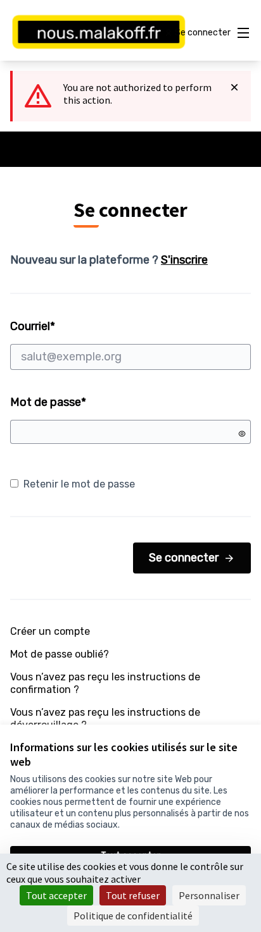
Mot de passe (48, 402)
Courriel (80, 326)
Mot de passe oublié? (59, 654)
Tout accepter (56, 895)
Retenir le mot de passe (79, 484)
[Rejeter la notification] (234, 87)
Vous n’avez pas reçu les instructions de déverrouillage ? (105, 718)
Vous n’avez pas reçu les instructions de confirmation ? (105, 683)
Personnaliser (209, 895)
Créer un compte (50, 631)
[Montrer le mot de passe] (242, 434)
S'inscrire (184, 260)
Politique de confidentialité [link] (133, 915)
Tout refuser (133, 895)
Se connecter (184, 558)
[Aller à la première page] (99, 32)
